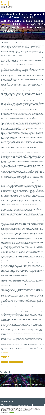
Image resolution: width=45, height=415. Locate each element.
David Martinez (4, 362)
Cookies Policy (20, 405)
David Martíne (5, 352)
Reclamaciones (31, 392)
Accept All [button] (11, 412)
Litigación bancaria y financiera (15, 362)
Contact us (26, 405)
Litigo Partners (7, 7)
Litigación (3, 24)
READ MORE (3, 397)
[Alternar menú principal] (43, 3)
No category (8, 24)
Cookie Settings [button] (5, 412)
